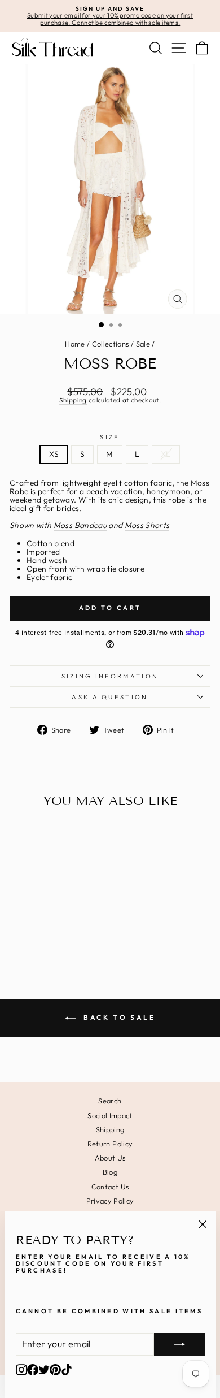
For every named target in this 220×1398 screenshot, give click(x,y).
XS (54, 454)
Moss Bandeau (80, 525)
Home (75, 343)
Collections (110, 343)
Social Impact (110, 1115)
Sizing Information (110, 676)
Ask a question (110, 697)
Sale (143, 343)
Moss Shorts (147, 525)
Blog (110, 1171)
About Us (110, 1157)
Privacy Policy (110, 1200)
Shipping (73, 400)
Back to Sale (118, 1017)
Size (110, 437)
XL (166, 454)
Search (109, 1100)
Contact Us (110, 1186)
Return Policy (110, 1143)
